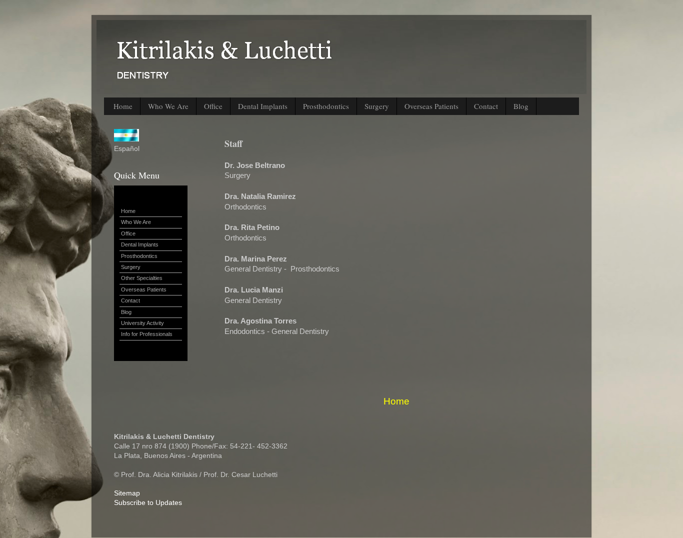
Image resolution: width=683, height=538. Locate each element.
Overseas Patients (431, 106)
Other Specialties (141, 278)
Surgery (376, 106)
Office (213, 106)
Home (123, 106)
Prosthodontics (326, 106)
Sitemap (127, 493)
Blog (521, 106)
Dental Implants (263, 106)
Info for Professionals (146, 334)
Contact (486, 106)
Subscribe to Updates (148, 502)
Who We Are (168, 106)
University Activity (142, 323)
